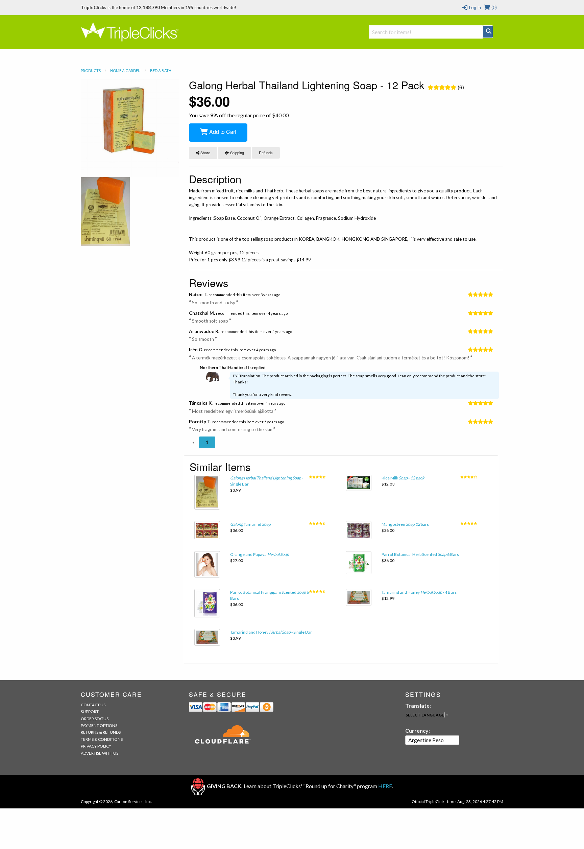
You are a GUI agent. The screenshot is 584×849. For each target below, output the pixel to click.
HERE (385, 786)
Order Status (94, 718)
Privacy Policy (96, 746)
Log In (474, 7)
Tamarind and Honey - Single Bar (271, 632)
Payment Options (99, 725)
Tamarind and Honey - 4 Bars (419, 592)
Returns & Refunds (101, 732)
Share (204, 152)
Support (90, 711)
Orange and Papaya (259, 554)
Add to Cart (222, 132)
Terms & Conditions (102, 739)
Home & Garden (125, 70)
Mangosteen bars (405, 524)
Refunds (266, 152)
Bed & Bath (160, 70)
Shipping (236, 152)
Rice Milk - (403, 477)
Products (91, 70)
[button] (193, 442)
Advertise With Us (99, 753)
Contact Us (93, 704)
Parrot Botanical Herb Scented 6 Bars (420, 554)
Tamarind (250, 524)
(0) (493, 7)
